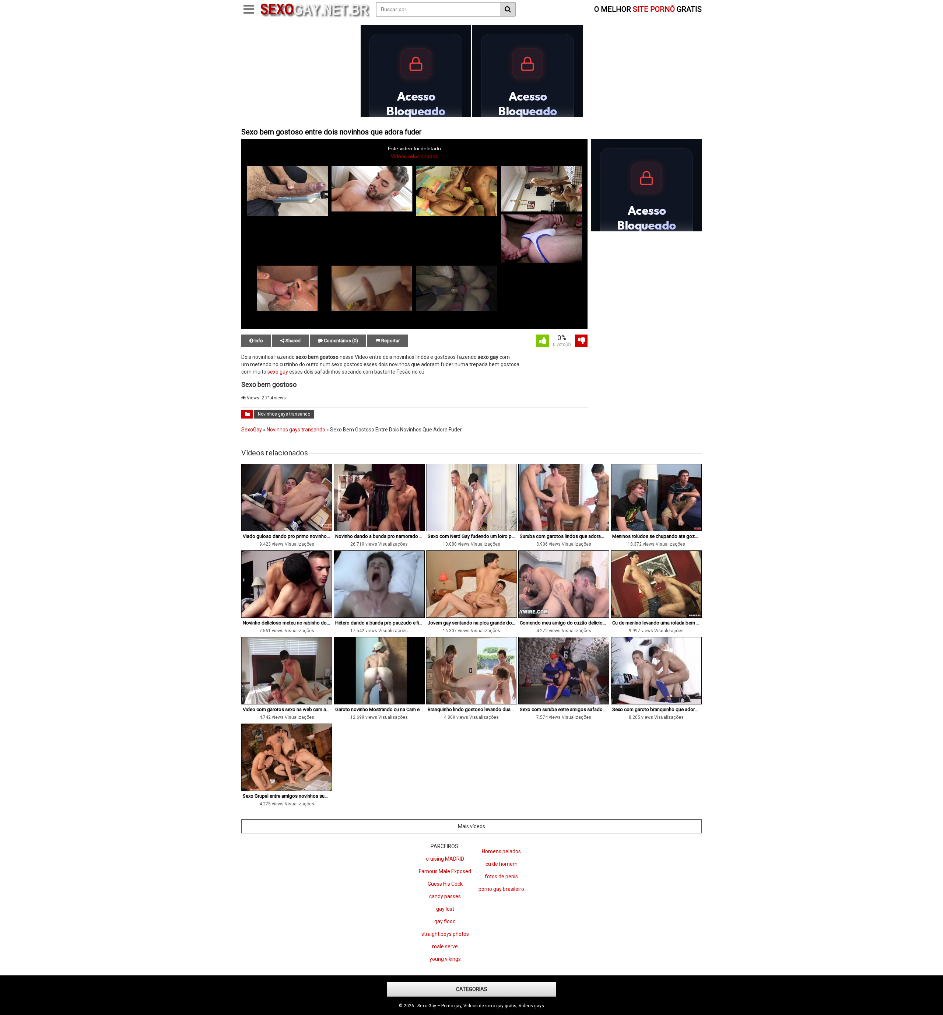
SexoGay (251, 430)
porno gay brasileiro (501, 889)
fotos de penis (501, 876)
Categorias (471, 989)
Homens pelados (501, 851)
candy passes (445, 896)
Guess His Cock (445, 884)
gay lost (445, 909)
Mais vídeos (471, 826)
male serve (445, 946)
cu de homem (501, 864)
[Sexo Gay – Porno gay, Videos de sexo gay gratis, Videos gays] (315, 16)
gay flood (445, 921)
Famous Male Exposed (445, 871)
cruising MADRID (445, 859)
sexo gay (277, 372)
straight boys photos (445, 934)
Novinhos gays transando (284, 414)
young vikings (445, 959)
